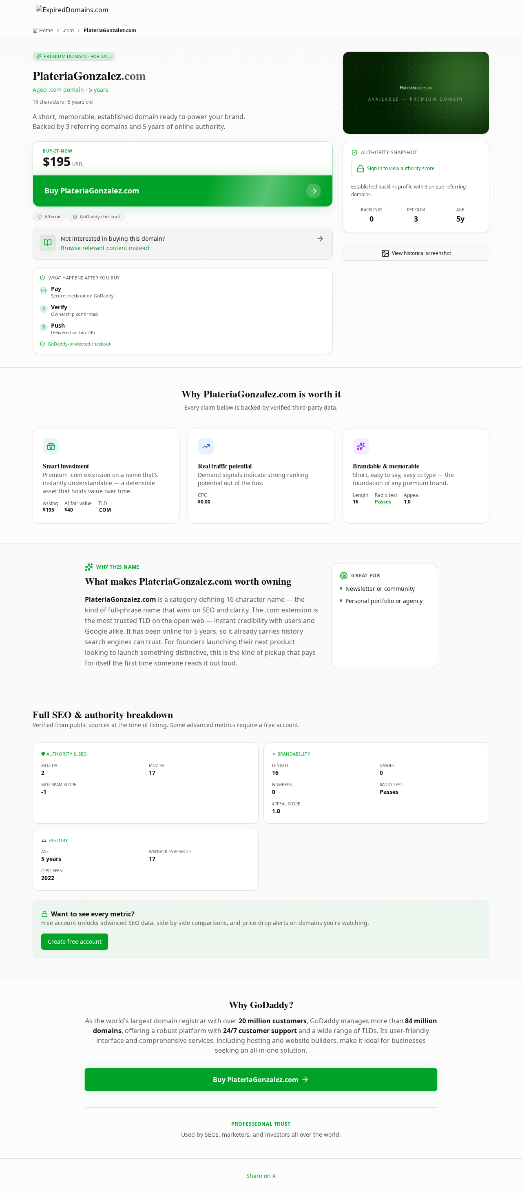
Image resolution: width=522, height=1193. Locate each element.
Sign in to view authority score (401, 168)
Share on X (261, 1176)
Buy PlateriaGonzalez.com (256, 1079)
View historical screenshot (421, 253)
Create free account (75, 941)
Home (46, 30)
